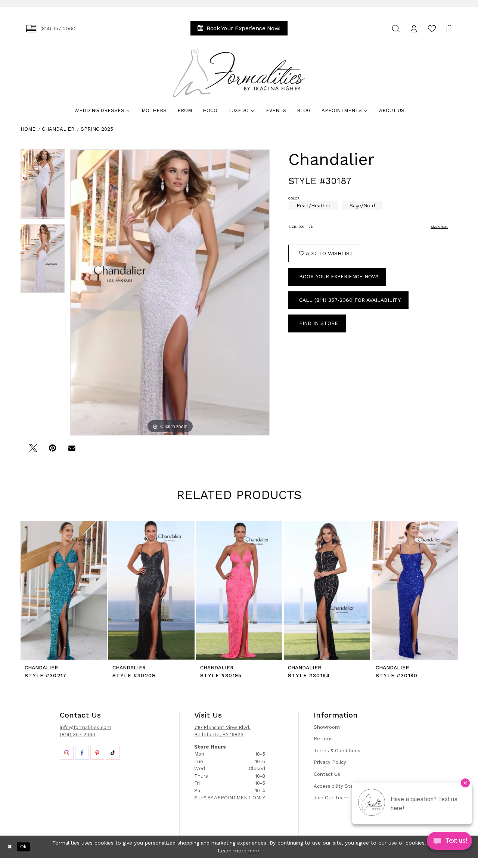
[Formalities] (239, 72)
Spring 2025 (97, 129)
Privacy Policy (330, 762)
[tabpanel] (43, 186)
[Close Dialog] (9, 847)
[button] (413, 28)
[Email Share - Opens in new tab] (72, 451)
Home (28, 129)
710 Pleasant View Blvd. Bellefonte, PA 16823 (222, 731)
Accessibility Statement (342, 786)
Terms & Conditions (337, 750)
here (253, 851)
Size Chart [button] (439, 227)
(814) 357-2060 (77, 734)
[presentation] (64, 590)
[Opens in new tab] (67, 753)
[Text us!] (449, 842)
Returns (323, 738)
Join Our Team (331, 797)
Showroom (327, 727)
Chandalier (58, 129)
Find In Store (318, 323)
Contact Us (327, 774)
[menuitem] (51, 28)
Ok (23, 847)
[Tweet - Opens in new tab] (33, 451)
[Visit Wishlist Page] (431, 28)
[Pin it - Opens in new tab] (52, 451)
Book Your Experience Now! (338, 276)
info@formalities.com (85, 727)
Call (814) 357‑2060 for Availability (350, 300)
